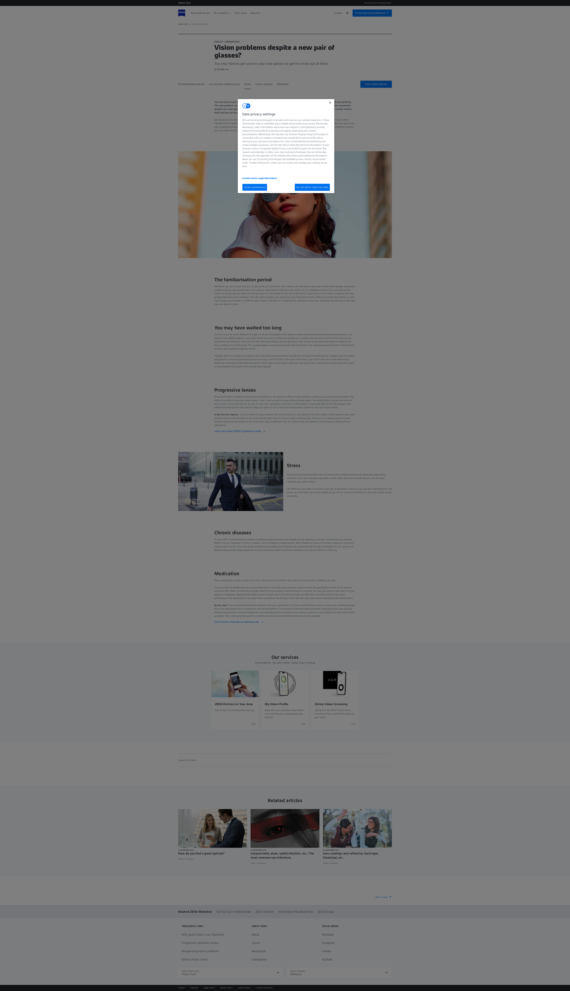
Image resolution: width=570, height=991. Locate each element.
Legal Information (267, 178)
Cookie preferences (255, 187)
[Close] (330, 102)
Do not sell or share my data (312, 187)
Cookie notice (250, 178)
